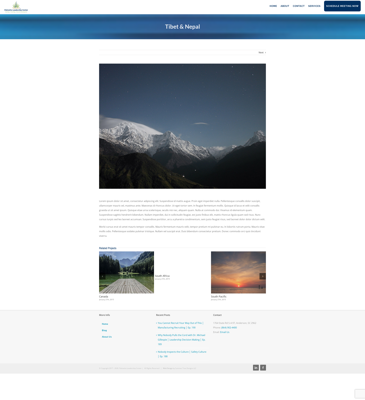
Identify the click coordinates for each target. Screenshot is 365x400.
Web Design (168, 368)
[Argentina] (182, 272)
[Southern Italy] (238, 272)
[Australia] (126, 272)
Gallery (131, 272)
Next (261, 52)
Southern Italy (233, 272)
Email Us (224, 332)
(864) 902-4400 (229, 327)
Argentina (177, 272)
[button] (102, 276)
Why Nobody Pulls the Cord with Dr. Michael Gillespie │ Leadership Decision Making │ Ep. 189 (181, 340)
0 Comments (123, 299)
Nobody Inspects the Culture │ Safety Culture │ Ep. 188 (182, 354)
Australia (121, 272)
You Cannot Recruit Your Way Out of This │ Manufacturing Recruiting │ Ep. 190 (181, 325)
